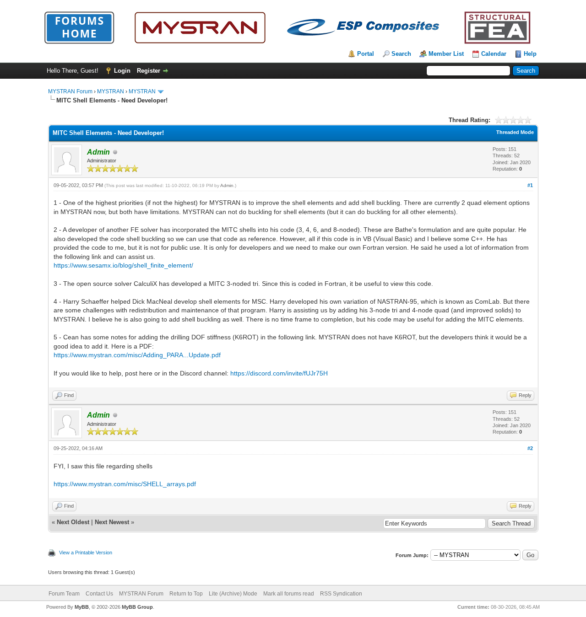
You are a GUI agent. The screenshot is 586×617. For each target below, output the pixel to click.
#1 (530, 185)
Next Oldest (73, 522)
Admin (226, 185)
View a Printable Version (85, 552)
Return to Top (186, 593)
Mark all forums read (288, 593)
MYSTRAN (110, 91)
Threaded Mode (515, 132)
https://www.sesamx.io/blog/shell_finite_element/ (123, 265)
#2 (530, 448)
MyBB (82, 607)
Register (148, 70)
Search (401, 53)
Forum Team (64, 593)
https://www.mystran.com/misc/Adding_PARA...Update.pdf (137, 355)
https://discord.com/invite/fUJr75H (279, 373)
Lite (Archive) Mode (233, 593)
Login (122, 70)
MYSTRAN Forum (70, 91)
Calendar (493, 53)
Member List (446, 53)
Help (530, 53)
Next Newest (112, 522)
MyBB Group (137, 607)
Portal (365, 53)
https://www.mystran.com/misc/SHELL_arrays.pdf (125, 484)
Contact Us (99, 593)
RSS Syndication (341, 593)
